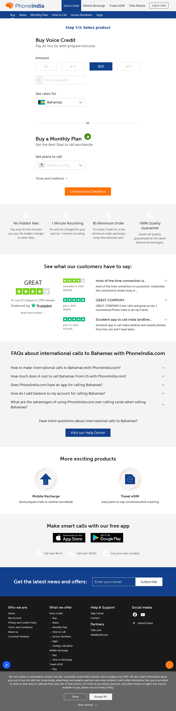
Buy (54, 618)
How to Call (59, 15)
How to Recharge (62, 659)
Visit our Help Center (88, 432)
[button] (71, 5)
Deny (75, 696)
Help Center (97, 613)
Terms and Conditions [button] (50, 178)
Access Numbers (81, 15)
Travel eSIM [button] (117, 6)
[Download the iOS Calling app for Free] (69, 537)
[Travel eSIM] (130, 479)
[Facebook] (136, 614)
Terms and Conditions (20, 627)
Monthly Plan (39, 15)
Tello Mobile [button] (137, 6)
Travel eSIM (130, 496)
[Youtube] (144, 614)
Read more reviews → (33, 312)
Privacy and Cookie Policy (22, 622)
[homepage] (26, 5)
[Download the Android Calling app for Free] (107, 537)
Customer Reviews (18, 636)
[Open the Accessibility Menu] (6, 665)
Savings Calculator (62, 645)
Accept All (100, 696)
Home (11, 613)
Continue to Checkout (88, 191)
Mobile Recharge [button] (94, 6)
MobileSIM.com (99, 634)
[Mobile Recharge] (46, 479)
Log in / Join (159, 5)
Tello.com (96, 630)
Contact (95, 618)
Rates (22, 15)
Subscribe (149, 581)
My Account (14, 618)
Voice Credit (56, 613)
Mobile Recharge (46, 496)
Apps (99, 15)
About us (13, 631)
